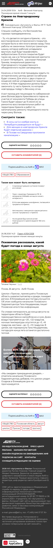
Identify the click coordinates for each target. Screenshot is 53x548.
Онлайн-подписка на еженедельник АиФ (25, 454)
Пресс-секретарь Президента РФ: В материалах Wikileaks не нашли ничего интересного (27, 196)
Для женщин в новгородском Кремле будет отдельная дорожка (25, 128)
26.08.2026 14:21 (8, 234)
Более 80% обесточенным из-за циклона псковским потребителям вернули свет (25, 353)
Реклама (7, 450)
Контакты (30, 457)
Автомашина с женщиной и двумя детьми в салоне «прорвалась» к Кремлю (29, 212)
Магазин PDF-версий (25, 450)
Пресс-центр (37, 446)
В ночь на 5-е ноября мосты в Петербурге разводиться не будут (22, 123)
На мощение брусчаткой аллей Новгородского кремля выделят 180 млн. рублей (28, 221)
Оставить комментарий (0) (27, 155)
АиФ (20, 284)
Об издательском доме (15, 446)
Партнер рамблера (24, 535)
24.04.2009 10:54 (8, 10)
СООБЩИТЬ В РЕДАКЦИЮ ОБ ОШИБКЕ (21, 461)
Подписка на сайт (12, 457)
